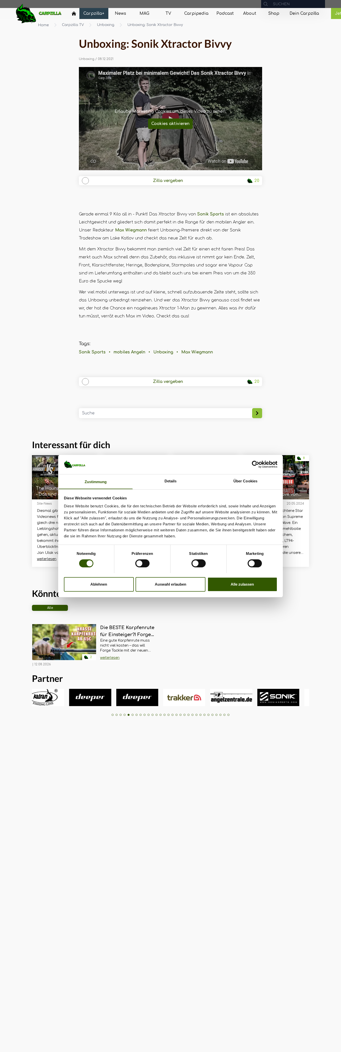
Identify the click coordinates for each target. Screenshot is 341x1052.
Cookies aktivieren (170, 123)
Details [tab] (171, 481)
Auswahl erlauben (170, 584)
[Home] (73, 13)
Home (43, 25)
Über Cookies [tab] (245, 481)
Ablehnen (98, 584)
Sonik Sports (210, 214)
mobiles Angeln (129, 352)
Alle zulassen (242, 584)
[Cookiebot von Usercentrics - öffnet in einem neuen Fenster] (255, 464)
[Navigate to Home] (73, 14)
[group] (67, 697)
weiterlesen (46, 559)
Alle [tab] (50, 608)
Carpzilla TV (73, 25)
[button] (113, 715)
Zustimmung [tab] (96, 481)
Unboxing (105, 25)
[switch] (142, 563)
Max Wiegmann (131, 230)
